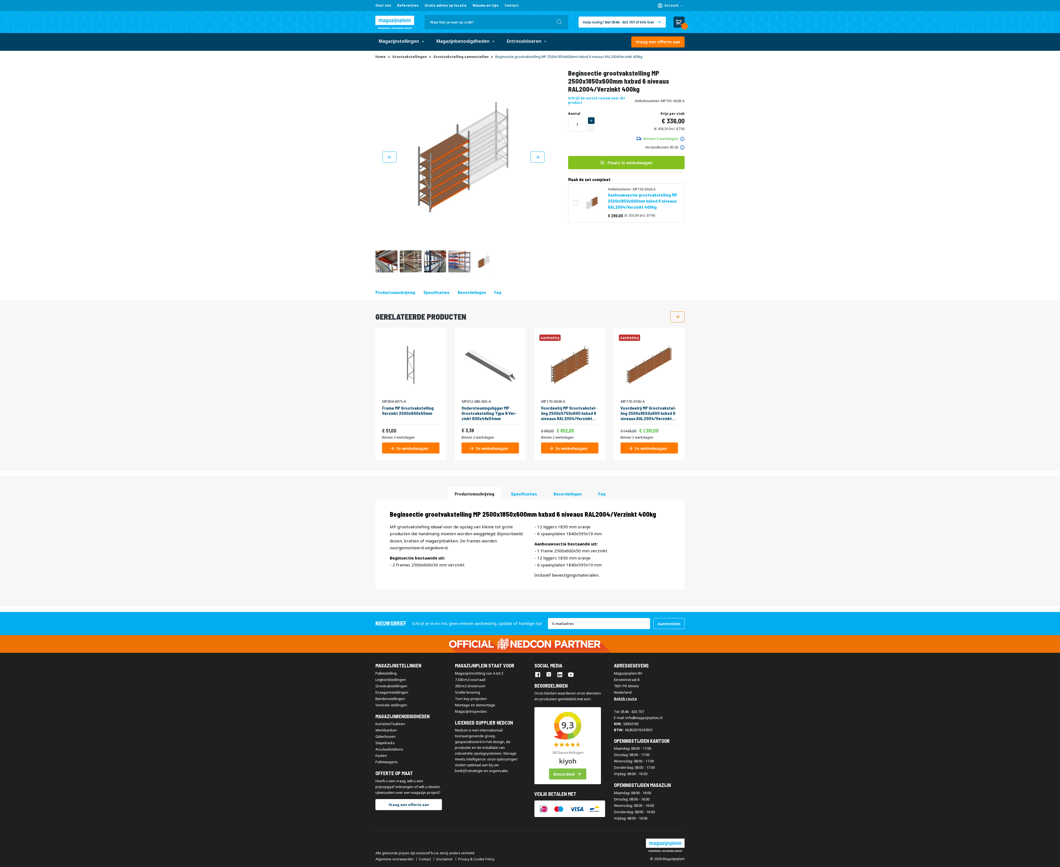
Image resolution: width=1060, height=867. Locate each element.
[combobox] (496, 22)
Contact (512, 5)
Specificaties (436, 292)
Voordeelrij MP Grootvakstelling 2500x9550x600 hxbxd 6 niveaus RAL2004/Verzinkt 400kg (648, 413)
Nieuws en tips (486, 5)
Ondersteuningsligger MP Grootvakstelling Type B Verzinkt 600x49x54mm (489, 413)
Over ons (383, 5)
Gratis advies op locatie (446, 5)
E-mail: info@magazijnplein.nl (638, 717)
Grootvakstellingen (391, 685)
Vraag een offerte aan (658, 41)
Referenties (407, 5)
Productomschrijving (395, 292)
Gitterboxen (385, 736)
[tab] (474, 493)
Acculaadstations (389, 749)
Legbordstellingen (390, 679)
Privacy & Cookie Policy (476, 859)
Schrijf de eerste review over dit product (596, 100)
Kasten (381, 755)
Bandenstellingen (390, 698)
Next (677, 316)
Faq (497, 292)
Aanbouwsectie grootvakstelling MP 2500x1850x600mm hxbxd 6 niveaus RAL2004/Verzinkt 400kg (642, 201)
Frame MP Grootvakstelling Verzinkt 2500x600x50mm (408, 410)
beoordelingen (472, 292)
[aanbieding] (569, 393)
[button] (670, 5)
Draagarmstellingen (391, 692)
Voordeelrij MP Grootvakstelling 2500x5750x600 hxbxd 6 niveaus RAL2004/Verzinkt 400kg (569, 413)
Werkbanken (386, 730)
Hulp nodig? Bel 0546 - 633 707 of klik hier (618, 22)
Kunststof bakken (390, 723)
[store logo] (394, 22)
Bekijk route (625, 698)
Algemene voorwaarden (394, 859)
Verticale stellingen (391, 704)
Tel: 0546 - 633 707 (629, 711)
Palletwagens (386, 761)
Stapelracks (385, 742)
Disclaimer (444, 859)
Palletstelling (386, 673)
